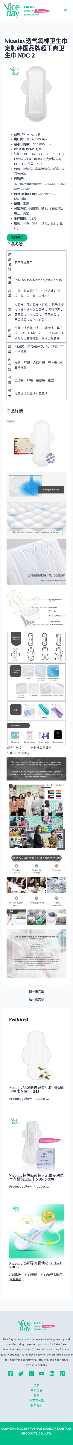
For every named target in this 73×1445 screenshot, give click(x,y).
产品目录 (36, 1390)
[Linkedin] (52, 1373)
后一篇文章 (36, 999)
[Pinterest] (62, 1373)
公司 (36, 1386)
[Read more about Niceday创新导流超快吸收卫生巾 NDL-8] (36, 1231)
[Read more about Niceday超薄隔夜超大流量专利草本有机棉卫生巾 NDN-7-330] (36, 1143)
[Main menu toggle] (65, 10)
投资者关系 (36, 1400)
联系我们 (36, 1405)
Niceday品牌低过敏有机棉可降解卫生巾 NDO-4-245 (36, 1089)
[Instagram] (31, 1373)
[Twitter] (21, 1373)
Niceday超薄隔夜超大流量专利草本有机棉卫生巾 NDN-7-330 (36, 1177)
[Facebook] (11, 1373)
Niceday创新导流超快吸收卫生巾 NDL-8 (36, 1265)
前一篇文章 (36, 991)
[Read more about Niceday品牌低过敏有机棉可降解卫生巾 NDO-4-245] (36, 1055)
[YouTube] (41, 1373)
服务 (36, 1396)
